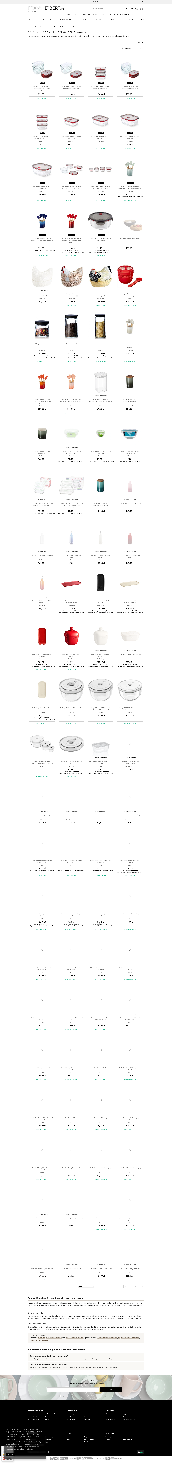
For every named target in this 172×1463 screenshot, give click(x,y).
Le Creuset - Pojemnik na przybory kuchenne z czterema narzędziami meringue (130, 345)
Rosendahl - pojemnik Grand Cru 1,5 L (100, 344)
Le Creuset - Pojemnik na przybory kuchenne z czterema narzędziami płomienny (42, 401)
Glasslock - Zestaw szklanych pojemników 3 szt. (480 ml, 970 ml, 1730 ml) (42, 504)
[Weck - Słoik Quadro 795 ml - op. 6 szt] (71, 1100)
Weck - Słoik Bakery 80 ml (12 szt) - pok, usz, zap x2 (42, 1169)
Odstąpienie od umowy (129, 1419)
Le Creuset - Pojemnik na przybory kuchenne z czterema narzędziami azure (42, 239)
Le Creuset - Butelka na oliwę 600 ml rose (130, 503)
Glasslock (71, 456)
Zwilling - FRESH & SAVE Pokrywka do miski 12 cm (71, 762)
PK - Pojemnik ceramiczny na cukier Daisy (71, 815)
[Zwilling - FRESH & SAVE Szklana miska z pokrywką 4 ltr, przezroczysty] (130, 690)
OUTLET (134, 14)
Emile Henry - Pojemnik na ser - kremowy (130, 654)
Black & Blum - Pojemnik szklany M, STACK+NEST (129, 137)
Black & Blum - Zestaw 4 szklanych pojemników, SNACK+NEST (100, 187)
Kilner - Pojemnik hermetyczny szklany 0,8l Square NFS (100, 861)
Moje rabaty (87, 1419)
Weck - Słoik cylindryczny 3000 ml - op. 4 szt (71, 1018)
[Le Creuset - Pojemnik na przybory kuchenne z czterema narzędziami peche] (71, 381)
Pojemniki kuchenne (60, 27)
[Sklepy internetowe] (140, 1452)
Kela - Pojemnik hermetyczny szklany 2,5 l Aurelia (100, 915)
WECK (130, 919)
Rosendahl (42, 350)
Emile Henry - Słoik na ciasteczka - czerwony (71, 655)
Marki (142, 20)
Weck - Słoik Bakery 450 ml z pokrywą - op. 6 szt (130, 1219)
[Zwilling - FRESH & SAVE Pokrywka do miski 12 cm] (71, 744)
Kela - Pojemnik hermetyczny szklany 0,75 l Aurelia (71, 915)
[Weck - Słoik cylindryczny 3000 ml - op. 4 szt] (71, 1000)
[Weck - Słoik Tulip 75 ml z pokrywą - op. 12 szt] (71, 1050)
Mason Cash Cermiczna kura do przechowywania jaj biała (42, 295)
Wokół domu (114, 20)
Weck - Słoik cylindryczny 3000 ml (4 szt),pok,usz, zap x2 (130, 1018)
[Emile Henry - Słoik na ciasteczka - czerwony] (71, 636)
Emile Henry (130, 245)
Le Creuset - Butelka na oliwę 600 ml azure (71, 556)
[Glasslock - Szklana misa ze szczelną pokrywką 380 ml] (100, 433)
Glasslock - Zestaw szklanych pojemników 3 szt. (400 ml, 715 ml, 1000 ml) (71, 504)
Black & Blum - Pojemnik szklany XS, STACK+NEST (71, 137)
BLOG (142, 14)
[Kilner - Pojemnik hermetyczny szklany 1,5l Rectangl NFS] (130, 843)
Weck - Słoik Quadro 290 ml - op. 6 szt (100, 1068)
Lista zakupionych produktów (91, 1416)
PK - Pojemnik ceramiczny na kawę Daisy (42, 815)
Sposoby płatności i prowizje (112, 1416)
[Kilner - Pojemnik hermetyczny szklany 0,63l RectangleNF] (71, 843)
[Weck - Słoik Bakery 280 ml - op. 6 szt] (71, 1150)
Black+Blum (42, 91)
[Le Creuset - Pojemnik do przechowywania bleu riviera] (100, 485)
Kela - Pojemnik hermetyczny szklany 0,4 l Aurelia (42, 915)
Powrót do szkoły (72, 14)
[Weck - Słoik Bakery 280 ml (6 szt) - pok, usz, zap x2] (130, 1150)
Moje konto (72, 1410)
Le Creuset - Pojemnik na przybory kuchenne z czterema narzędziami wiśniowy (71, 240)
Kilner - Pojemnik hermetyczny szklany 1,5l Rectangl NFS (130, 861)
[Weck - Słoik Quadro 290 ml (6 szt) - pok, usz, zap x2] (42, 1100)
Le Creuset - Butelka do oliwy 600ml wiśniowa (130, 556)
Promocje (130, 20)
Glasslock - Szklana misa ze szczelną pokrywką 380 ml (101, 452)
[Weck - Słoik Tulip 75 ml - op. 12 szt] (42, 1050)
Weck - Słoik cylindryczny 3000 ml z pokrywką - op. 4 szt (100, 1018)
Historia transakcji (71, 1419)
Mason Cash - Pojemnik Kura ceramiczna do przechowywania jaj (71, 295)
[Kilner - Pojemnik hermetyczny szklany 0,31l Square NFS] (42, 843)
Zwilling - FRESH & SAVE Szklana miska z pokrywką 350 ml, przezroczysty (71, 709)
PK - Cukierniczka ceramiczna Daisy (100, 815)
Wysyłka (125, 1414)
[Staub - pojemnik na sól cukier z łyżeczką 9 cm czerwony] (130, 276)
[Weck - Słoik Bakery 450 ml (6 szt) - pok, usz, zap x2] (42, 1250)
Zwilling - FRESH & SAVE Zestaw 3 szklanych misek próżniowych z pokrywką (42, 762)
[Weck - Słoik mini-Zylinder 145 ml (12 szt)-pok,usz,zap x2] (71, 950)
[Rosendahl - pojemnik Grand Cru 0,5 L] (42, 326)
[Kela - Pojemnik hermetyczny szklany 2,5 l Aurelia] (100, 896)
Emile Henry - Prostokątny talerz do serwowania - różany (71, 601)
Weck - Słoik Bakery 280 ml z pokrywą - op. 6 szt (100, 1169)
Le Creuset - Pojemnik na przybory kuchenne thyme (42, 452)
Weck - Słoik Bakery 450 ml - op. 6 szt (100, 1218)
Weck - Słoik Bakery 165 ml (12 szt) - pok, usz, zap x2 (71, 1219)
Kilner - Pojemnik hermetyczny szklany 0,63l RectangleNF (71, 861)
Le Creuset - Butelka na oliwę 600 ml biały (42, 555)
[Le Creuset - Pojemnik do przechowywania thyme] (130, 381)
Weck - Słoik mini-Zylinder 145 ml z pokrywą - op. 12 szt (42, 968)
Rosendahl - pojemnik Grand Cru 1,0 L (71, 344)
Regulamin (125, 1416)
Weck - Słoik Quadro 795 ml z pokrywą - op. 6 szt (130, 968)
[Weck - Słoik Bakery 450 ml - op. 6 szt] (100, 1200)
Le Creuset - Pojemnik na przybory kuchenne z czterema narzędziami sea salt (129, 187)
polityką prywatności (74, 1396)
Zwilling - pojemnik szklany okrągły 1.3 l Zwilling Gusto (100, 239)
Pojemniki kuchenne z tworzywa (128, 1338)
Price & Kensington (130, 766)
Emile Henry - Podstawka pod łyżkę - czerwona (42, 655)
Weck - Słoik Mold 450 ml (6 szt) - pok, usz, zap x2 (129, 1269)
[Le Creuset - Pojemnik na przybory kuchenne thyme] (42, 433)
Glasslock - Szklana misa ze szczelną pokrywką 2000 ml (71, 452)
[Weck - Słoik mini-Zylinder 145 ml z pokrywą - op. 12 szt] (42, 950)
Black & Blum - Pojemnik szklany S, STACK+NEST (100, 137)
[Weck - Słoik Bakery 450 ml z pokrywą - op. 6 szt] (130, 1200)
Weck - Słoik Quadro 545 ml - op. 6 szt (42, 1218)
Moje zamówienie (35, 1410)
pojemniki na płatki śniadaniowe (107, 1338)
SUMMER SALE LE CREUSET (89, 14)
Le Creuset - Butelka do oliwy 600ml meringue (100, 556)
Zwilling (100, 245)
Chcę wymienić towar (33, 1419)
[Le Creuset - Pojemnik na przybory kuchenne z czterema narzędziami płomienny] (42, 381)
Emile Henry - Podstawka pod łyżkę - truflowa (100, 601)
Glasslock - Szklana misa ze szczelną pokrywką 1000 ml (130, 452)
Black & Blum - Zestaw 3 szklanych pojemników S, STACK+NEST (42, 137)
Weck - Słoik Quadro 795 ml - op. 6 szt (71, 1118)
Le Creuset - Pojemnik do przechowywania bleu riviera (100, 504)
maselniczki (41, 1338)
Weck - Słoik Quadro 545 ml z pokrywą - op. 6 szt (101, 1118)
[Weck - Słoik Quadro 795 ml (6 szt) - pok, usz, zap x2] (42, 1000)
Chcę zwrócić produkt (51, 1416)
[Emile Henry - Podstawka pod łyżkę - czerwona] (42, 636)
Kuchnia (30, 20)
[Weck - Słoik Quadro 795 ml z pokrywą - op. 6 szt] (130, 950)
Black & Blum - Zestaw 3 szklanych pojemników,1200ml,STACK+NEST (71, 187)
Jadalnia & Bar (46, 20)
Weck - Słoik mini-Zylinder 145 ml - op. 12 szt (130, 915)
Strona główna (39, 27)
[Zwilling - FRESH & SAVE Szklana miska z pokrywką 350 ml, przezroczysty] (71, 690)
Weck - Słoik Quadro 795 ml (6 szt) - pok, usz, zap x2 (42, 1018)
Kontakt (47, 1419)
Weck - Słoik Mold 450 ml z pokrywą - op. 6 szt (100, 1269)
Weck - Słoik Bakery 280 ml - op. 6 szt (71, 1168)
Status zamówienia (32, 1414)
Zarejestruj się (70, 1414)
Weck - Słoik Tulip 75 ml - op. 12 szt (42, 1068)
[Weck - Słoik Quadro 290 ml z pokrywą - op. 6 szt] (130, 1050)
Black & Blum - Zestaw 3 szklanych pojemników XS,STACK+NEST (100, 87)
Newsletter (86, 1380)
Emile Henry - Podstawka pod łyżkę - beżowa (42, 709)
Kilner (42, 865)
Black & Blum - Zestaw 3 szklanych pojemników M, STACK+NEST (71, 87)
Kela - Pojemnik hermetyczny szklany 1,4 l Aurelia (100, 762)
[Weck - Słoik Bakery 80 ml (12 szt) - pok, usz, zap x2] (42, 1150)
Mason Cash (42, 298)
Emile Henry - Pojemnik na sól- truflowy (129, 238)
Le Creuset (130, 191)
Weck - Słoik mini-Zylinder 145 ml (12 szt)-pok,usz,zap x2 (71, 968)
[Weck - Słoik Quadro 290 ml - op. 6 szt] (100, 1050)
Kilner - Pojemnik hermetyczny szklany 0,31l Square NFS (42, 861)
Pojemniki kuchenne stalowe (39, 1340)
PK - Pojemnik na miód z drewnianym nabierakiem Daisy (130, 762)
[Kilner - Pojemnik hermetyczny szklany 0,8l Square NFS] (100, 843)
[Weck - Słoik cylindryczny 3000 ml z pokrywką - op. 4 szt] (100, 1000)
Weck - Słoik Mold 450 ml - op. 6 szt (71, 1268)
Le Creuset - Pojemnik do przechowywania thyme (129, 400)
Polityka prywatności (110, 1419)
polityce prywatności (12, 1438)
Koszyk (86, 1414)
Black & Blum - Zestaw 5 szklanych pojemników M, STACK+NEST (42, 87)
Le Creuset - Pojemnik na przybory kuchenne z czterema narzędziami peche (71, 400)
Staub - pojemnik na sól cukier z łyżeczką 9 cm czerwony (130, 295)
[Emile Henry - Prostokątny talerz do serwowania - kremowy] (130, 583)
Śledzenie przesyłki (50, 1414)
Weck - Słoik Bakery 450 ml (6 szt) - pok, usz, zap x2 (42, 1269)
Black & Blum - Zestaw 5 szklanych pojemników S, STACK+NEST (130, 87)
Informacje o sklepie (110, 1414)
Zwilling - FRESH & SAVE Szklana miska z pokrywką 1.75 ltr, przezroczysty (100, 709)
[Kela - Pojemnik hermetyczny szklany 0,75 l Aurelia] (71, 896)
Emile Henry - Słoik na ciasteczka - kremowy (100, 655)
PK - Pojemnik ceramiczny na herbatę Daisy (130, 816)
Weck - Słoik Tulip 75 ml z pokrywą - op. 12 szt (71, 1068)
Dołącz (111, 1390)
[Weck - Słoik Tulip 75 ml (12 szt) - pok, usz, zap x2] (100, 950)
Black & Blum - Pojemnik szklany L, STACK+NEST (42, 187)
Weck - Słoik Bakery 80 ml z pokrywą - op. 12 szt (130, 1118)
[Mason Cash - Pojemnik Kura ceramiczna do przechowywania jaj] (71, 276)
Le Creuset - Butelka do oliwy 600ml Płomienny (42, 601)
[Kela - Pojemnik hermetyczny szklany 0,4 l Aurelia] (42, 896)
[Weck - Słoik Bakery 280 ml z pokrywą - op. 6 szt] (100, 1150)
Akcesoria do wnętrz (66, 20)
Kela (100, 766)
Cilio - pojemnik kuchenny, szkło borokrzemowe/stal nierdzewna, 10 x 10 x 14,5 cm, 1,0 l (100, 401)
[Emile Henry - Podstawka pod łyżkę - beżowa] (42, 690)
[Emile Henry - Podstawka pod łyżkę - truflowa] (100, 583)
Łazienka (84, 20)
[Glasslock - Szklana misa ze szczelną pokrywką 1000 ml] (130, 433)
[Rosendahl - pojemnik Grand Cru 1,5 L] (100, 326)
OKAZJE (126, 14)
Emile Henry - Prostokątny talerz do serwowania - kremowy (130, 601)
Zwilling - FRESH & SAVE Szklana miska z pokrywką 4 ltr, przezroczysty (130, 709)
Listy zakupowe (70, 1416)
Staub (129, 298)
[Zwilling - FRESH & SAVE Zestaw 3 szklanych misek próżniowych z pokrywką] (42, 744)
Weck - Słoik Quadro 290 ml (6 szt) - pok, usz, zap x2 (42, 1118)
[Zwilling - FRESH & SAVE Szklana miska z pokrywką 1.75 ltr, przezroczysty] (100, 690)
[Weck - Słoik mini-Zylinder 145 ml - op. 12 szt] (130, 896)
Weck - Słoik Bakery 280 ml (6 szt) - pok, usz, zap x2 (130, 1169)
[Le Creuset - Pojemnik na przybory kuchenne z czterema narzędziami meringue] (130, 326)
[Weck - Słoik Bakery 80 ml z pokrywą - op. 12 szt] (130, 1100)
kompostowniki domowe (54, 1338)
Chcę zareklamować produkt (35, 1416)
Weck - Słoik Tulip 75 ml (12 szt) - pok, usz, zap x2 (100, 968)
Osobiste (98, 20)
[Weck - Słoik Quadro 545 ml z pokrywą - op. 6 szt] (100, 1100)
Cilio (100, 406)
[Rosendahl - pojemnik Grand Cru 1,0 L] (71, 326)
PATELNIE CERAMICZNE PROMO (111, 14)
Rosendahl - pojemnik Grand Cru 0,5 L (42, 344)
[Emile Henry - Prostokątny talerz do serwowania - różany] (71, 583)
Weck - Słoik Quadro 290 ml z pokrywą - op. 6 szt (130, 1068)
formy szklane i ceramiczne (75, 1338)
